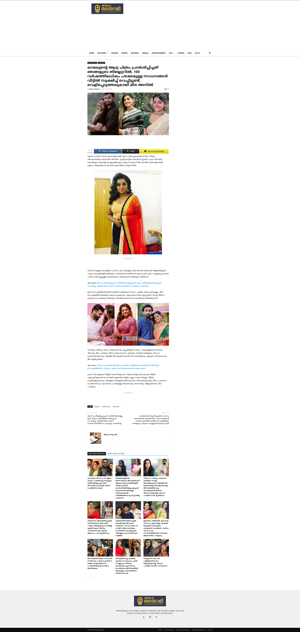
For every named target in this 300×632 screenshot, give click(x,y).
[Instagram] (150, 617)
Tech (190, 53)
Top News (101, 53)
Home (91, 53)
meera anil (116, 406)
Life (170, 53)
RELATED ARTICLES (97, 454)
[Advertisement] (170, 8)
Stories (181, 53)
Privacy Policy (169, 630)
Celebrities (101, 63)
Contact (210, 630)
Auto (197, 53)
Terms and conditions (183, 630)
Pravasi (114, 53)
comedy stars (106, 406)
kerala (145, 53)
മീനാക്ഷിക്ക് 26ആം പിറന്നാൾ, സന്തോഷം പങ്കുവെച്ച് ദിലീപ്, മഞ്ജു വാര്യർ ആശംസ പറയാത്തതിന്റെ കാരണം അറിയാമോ (99, 563)
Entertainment (159, 53)
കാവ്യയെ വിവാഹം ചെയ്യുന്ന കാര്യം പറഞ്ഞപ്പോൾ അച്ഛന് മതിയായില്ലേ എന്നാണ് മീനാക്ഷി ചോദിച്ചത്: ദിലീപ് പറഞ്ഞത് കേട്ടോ (99, 483)
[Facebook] (143, 617)
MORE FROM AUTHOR (115, 454)
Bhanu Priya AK (94, 89)
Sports (124, 53)
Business (135, 53)
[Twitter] (156, 617)
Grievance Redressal (198, 630)
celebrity (96, 406)
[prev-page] (88, 578)
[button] (210, 53)
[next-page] (92, 578)
